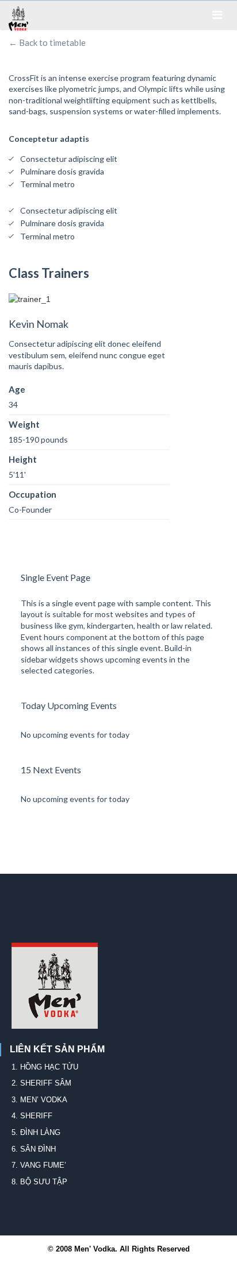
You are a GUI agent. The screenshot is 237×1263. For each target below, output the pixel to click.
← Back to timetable (47, 42)
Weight (24, 424)
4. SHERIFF (32, 1115)
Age (17, 389)
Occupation (32, 494)
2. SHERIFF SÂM (41, 1083)
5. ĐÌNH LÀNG (36, 1132)
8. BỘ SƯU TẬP (39, 1181)
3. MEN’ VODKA (39, 1099)
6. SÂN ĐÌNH (34, 1149)
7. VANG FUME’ (39, 1165)
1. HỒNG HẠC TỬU (45, 1067)
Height (23, 459)
